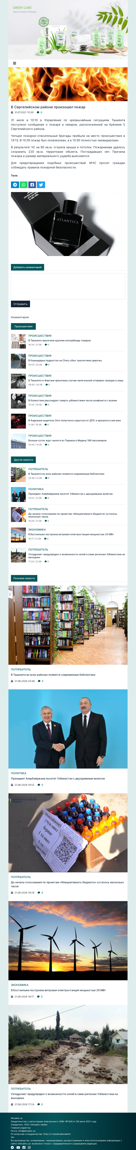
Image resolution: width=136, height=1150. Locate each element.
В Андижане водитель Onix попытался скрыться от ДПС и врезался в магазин (74, 420)
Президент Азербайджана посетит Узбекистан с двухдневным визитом (70, 493)
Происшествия (39, 335)
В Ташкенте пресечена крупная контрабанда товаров (59, 340)
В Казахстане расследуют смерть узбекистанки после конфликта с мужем (72, 400)
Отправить (20, 304)
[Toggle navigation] (14, 63)
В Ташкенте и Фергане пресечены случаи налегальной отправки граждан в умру (75, 380)
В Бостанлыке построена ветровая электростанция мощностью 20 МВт (71, 534)
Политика (36, 489)
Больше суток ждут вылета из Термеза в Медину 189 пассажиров (67, 440)
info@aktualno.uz (26, 1131)
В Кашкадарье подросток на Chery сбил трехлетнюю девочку (65, 360)
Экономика (37, 529)
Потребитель (38, 469)
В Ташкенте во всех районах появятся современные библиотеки (66, 473)
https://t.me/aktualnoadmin (57, 1134)
